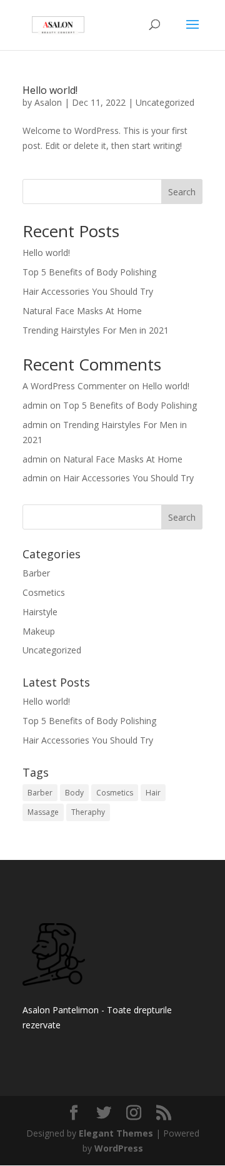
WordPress (118, 1148)
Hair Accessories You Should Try (87, 291)
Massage (43, 812)
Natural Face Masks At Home (82, 311)
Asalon (48, 102)
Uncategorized (165, 102)
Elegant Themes (116, 1133)
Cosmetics (43, 592)
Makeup (38, 631)
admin (35, 405)
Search (182, 192)
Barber (36, 573)
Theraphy (88, 812)
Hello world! (50, 90)
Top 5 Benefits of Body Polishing (89, 272)
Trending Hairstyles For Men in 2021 (95, 330)
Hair (153, 792)
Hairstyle (40, 612)
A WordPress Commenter (74, 386)
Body (74, 792)
